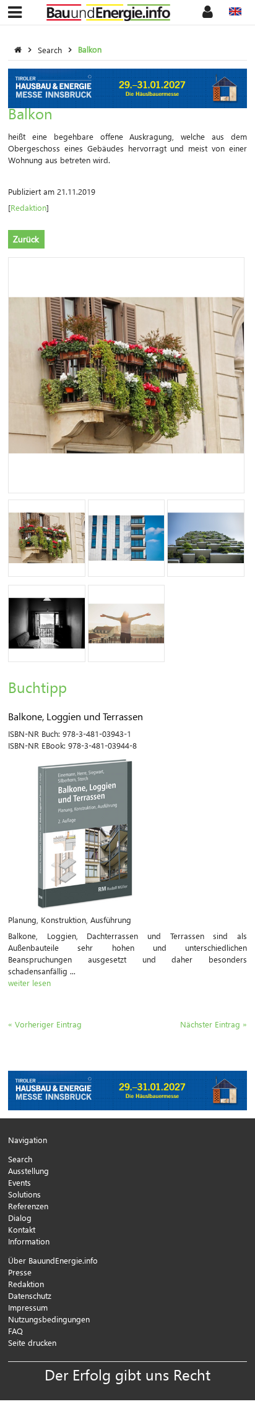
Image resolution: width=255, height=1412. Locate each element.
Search (51, 49)
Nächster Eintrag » (213, 1024)
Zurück (26, 239)
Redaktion (28, 207)
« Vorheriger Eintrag (45, 1024)
